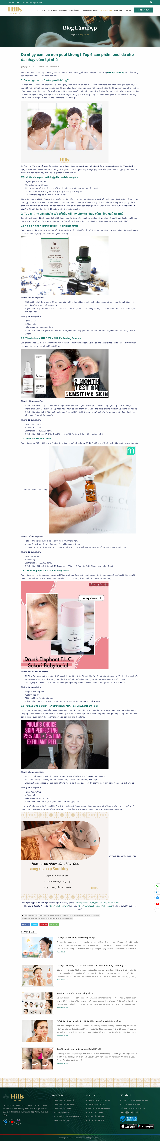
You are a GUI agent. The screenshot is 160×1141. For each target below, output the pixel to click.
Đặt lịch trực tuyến (95, 1112)
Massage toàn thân (62, 1112)
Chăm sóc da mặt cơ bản (64, 1100)
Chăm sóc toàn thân (62, 1108)
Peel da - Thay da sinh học (99, 1108)
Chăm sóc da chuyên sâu (64, 1104)
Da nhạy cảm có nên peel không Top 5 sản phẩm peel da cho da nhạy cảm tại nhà (73, 915)
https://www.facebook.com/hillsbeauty (95, 906)
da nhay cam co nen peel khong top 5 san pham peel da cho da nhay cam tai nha (47, 918)
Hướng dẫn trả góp (96, 1116)
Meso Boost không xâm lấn (99, 1100)
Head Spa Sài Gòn (61, 1120)
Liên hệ (128, 10)
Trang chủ (41, 10)
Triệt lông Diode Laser (97, 1104)
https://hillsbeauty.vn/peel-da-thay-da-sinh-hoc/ (98, 902)
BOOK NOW (143, 10)
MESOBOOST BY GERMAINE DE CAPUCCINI (67, 1116)
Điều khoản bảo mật (96, 1120)
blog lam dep (42, 915)
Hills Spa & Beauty (115, 72)
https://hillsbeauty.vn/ (59, 906)
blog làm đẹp (32, 915)
